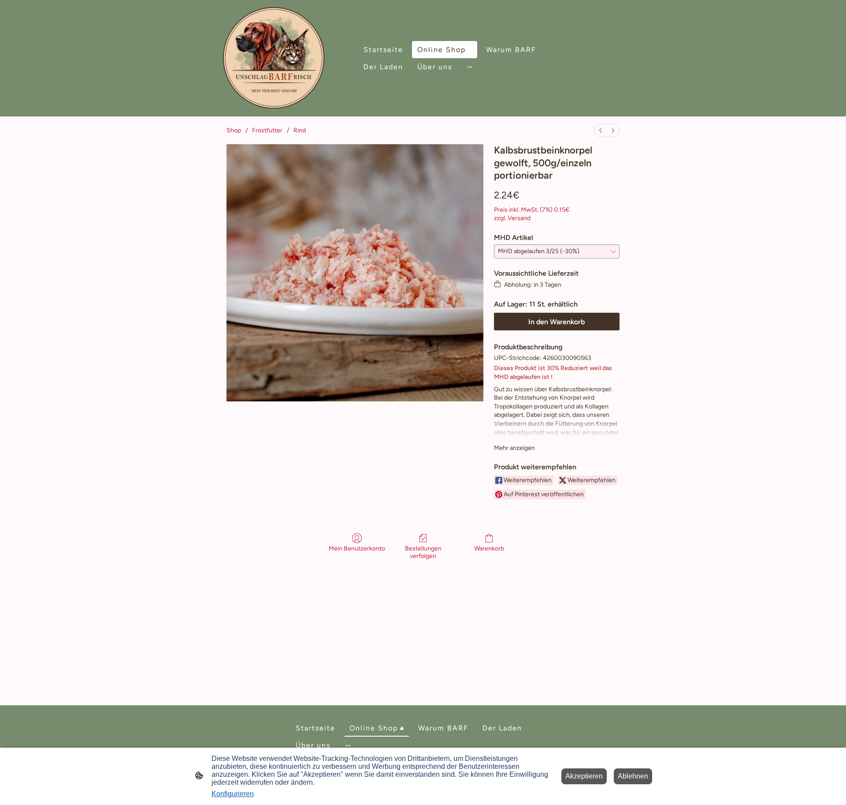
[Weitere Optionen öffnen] (470, 67)
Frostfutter (267, 130)
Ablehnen (633, 776)
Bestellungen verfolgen (423, 552)
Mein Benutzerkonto (357, 548)
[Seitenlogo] (273, 58)
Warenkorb (489, 548)
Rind (299, 130)
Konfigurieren (233, 794)
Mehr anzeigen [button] (514, 448)
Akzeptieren (584, 776)
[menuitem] (600, 130)
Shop (233, 130)
